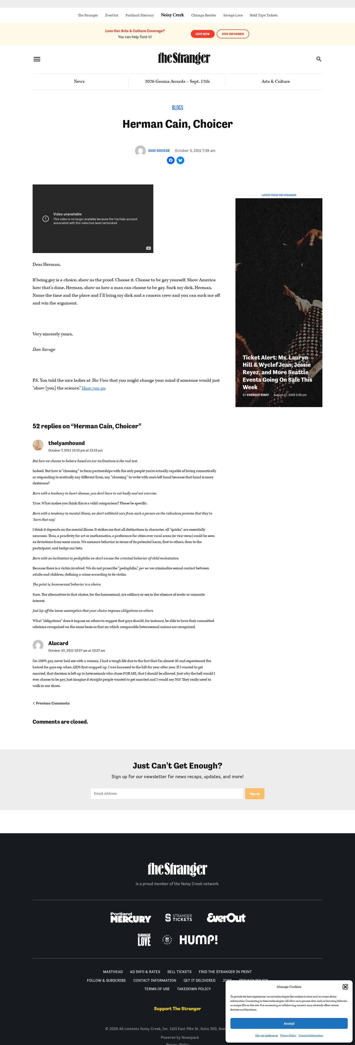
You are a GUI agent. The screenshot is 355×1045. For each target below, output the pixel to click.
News (79, 81)
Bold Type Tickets (263, 15)
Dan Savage (159, 150)
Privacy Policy (288, 1035)
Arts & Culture (276, 81)
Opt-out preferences (266, 1035)
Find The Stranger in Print (225, 972)
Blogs (177, 108)
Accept (289, 1023)
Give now (203, 34)
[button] (345, 986)
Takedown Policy (194, 989)
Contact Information (311, 1035)
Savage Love (233, 15)
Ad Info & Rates (145, 972)
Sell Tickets (179, 972)
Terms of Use (157, 989)
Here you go (93, 388)
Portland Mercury (140, 15)
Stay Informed (233, 34)
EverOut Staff (258, 395)
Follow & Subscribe (106, 980)
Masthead (113, 972)
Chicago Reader (203, 15)
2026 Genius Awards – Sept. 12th (177, 81)
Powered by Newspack (180, 1037)
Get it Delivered (199, 980)
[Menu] (37, 59)
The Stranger (88, 15)
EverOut (111, 15)
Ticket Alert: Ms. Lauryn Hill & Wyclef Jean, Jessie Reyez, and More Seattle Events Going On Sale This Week (277, 372)
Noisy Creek (172, 15)
